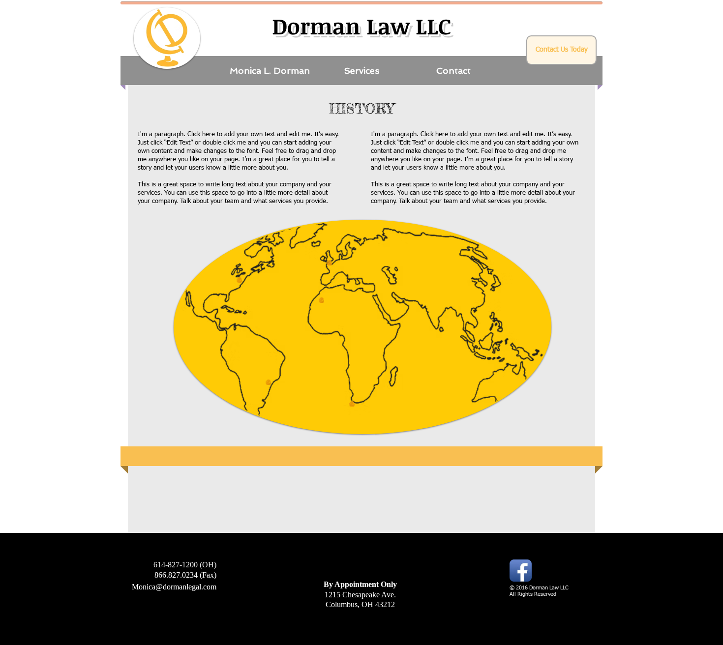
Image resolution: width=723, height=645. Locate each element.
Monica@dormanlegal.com (174, 587)
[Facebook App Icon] (521, 570)
